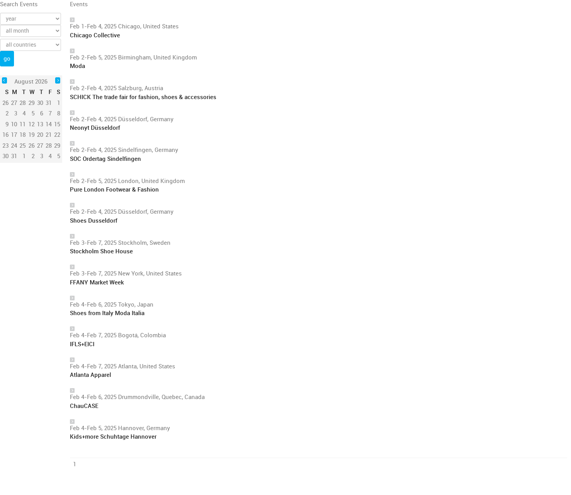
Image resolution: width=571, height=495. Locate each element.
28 (48, 145)
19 (31, 134)
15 (57, 124)
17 (14, 134)
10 (14, 124)
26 (31, 145)
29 (57, 145)
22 (57, 134)
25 (22, 145)
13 (40, 124)
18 (22, 134)
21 (48, 134)
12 (31, 124)
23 (5, 145)
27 (40, 145)
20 (40, 134)
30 (5, 156)
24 (14, 145)
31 (14, 156)
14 (48, 124)
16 (5, 134)
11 (22, 124)
